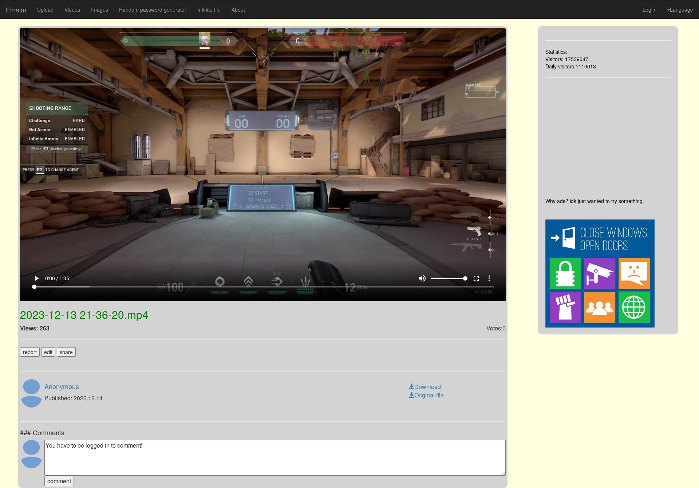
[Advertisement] (608, 137)
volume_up (422, 278)
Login (649, 9)
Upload (45, 9)
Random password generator (152, 9)
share (66, 352)
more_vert (489, 278)
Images (99, 9)
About (238, 9)
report (30, 352)
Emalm (16, 9)
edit (48, 352)
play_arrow (36, 278)
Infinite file (209, 9)
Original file (429, 395)
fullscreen (476, 278)
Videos (72, 9)
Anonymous (61, 386)
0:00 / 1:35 (57, 278)
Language (681, 9)
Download (427, 386)
